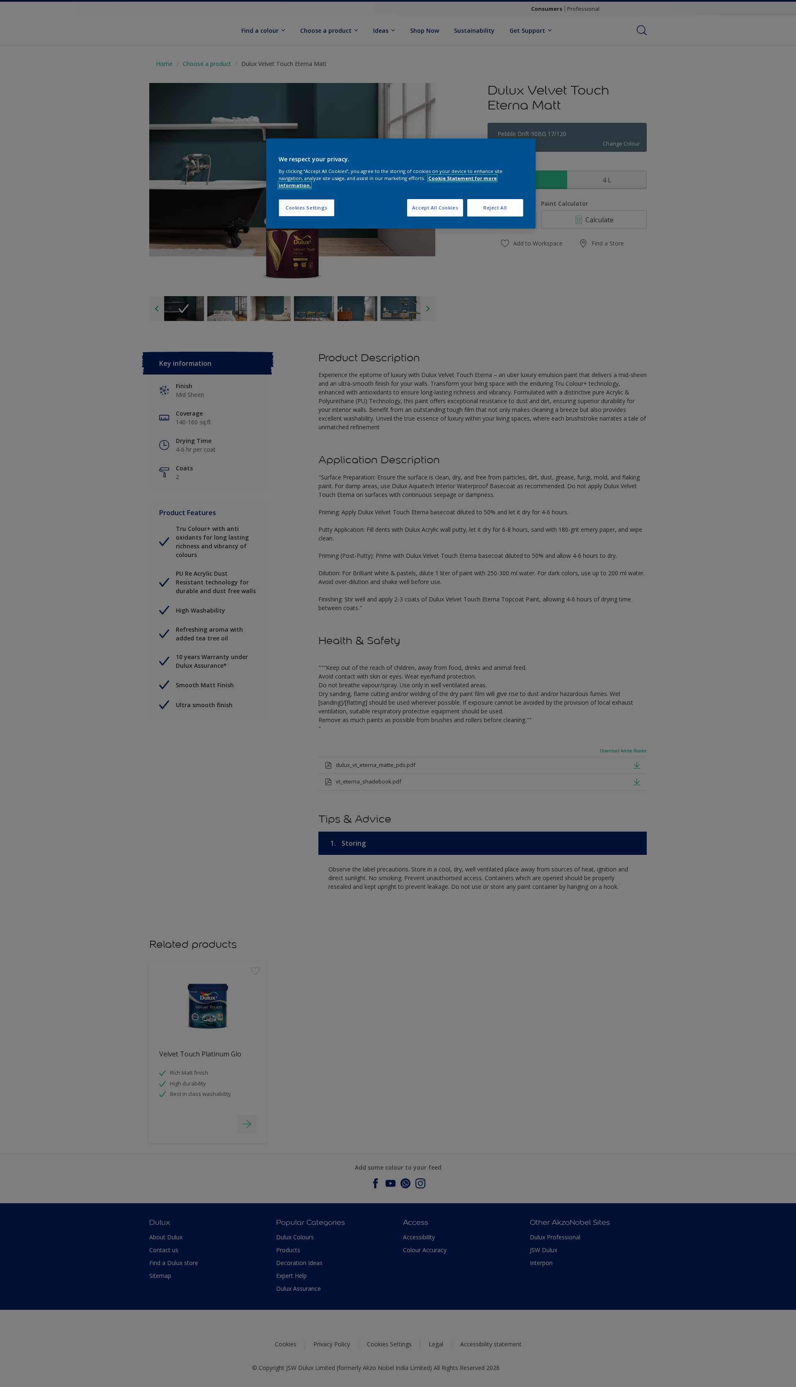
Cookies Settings (307, 207)
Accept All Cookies (435, 207)
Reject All (495, 207)
